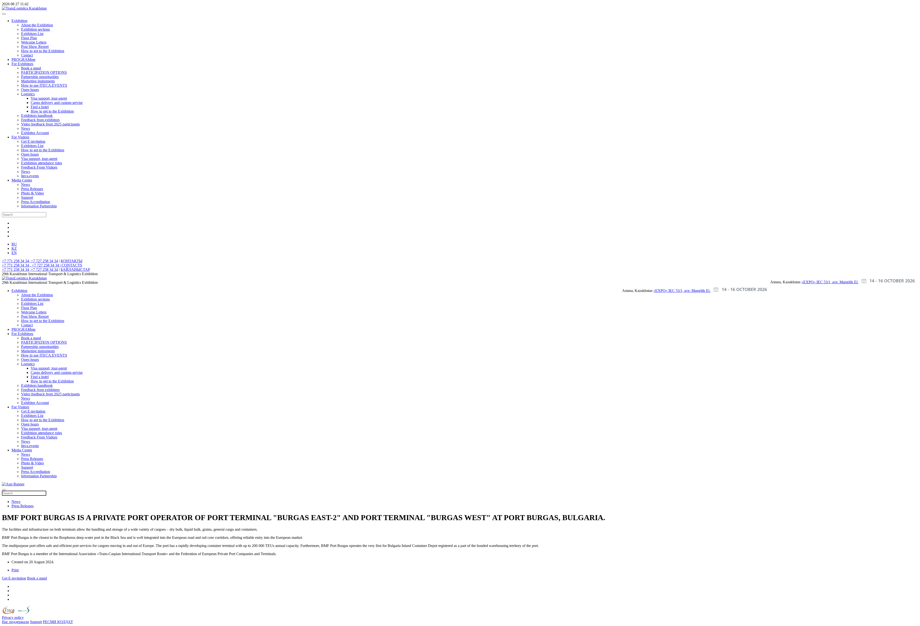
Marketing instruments (38, 81)
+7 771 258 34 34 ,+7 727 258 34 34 (30, 269)
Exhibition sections (35, 29)
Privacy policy (13, 617)
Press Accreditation (35, 202)
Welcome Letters (33, 42)
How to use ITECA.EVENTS (44, 85)
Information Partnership (39, 206)
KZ (14, 248)
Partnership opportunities (40, 77)
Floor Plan (29, 38)
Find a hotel (40, 107)
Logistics (28, 94)
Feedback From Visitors (39, 167)
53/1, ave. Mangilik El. (841, 282)
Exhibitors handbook (37, 116)
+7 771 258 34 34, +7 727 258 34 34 (30, 261)
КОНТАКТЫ (71, 261)
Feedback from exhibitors (40, 120)
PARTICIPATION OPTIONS (44, 72)
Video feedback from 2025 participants (50, 124)
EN (14, 253)
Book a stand (31, 68)
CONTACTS (72, 265)
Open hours (30, 90)
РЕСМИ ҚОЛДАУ (58, 622)
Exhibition (19, 21)
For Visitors (20, 137)
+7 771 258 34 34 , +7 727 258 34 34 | (32, 265)
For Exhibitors (22, 64)
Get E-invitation (33, 141)
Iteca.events (30, 176)
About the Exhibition (37, 25)
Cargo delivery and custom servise (57, 103)
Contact (27, 55)
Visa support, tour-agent (49, 98)
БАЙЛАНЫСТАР (75, 269)
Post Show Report (35, 47)
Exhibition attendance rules (41, 163)
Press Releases (32, 189)
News (25, 128)
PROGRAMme (23, 59)
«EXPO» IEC (812, 282)
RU (14, 244)
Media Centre (22, 180)
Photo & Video (32, 193)
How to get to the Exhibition (42, 51)
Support (27, 197)
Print (15, 570)
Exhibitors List (32, 34)
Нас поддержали (15, 622)
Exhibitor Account (35, 133)
